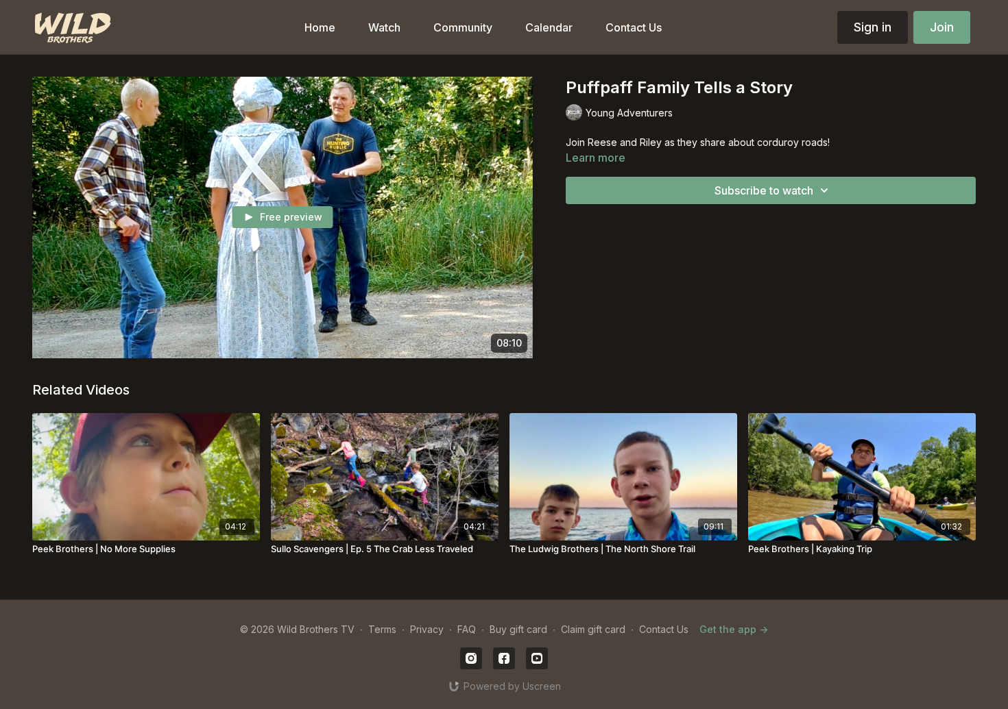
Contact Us (663, 629)
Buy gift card (518, 629)
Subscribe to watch (764, 190)
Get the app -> (733, 629)
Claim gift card (593, 629)
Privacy (427, 629)
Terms (382, 629)
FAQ (466, 629)
